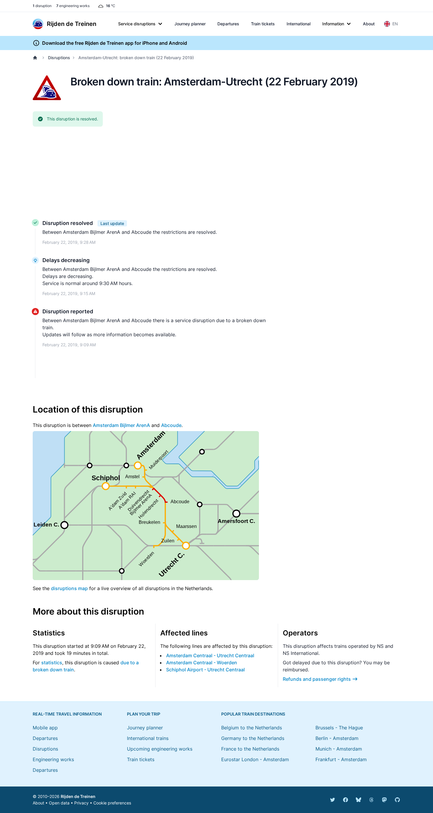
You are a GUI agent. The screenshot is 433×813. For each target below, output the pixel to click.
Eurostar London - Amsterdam (255, 759)
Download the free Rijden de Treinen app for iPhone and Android (114, 43)
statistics (51, 662)
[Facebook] (345, 800)
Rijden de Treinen (78, 796)
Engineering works (53, 759)
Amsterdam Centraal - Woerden (201, 662)
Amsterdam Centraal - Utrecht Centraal (210, 655)
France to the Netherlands (250, 749)
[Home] (36, 57)
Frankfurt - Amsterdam (341, 759)
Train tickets (263, 23)
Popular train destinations (253, 713)
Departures (228, 23)
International (298, 23)
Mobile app (45, 728)
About (369, 23)
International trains (147, 738)
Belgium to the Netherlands (251, 728)
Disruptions (59, 57)
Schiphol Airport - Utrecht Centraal (205, 670)
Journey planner (190, 23)
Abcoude (171, 425)
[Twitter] (333, 800)
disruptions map (69, 588)
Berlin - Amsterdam (336, 738)
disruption (42, 6)
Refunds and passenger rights (317, 679)
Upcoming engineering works (159, 749)
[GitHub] (397, 800)
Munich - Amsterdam (338, 749)
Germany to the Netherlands (252, 738)
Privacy (81, 802)
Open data (59, 802)
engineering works (73, 6)
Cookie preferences (112, 802)
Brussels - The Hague (339, 728)
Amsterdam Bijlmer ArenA (121, 425)
